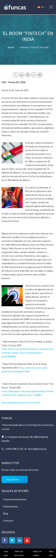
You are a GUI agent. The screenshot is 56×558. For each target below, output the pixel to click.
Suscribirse (13, 479)
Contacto (8, 520)
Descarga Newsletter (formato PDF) (21, 402)
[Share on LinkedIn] (21, 74)
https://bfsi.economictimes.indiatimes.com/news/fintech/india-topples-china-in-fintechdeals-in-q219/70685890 (27, 353)
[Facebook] (5, 540)
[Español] (41, 7)
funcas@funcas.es (37, 448)
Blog (5, 513)
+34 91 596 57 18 (13, 448)
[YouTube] (27, 540)
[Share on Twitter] (15, 74)
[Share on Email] (39, 74)
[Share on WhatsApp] (33, 74)
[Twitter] (12, 540)
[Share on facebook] (27, 74)
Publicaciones (10, 506)
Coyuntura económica (14, 499)
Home (11, 47)
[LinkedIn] (19, 540)
